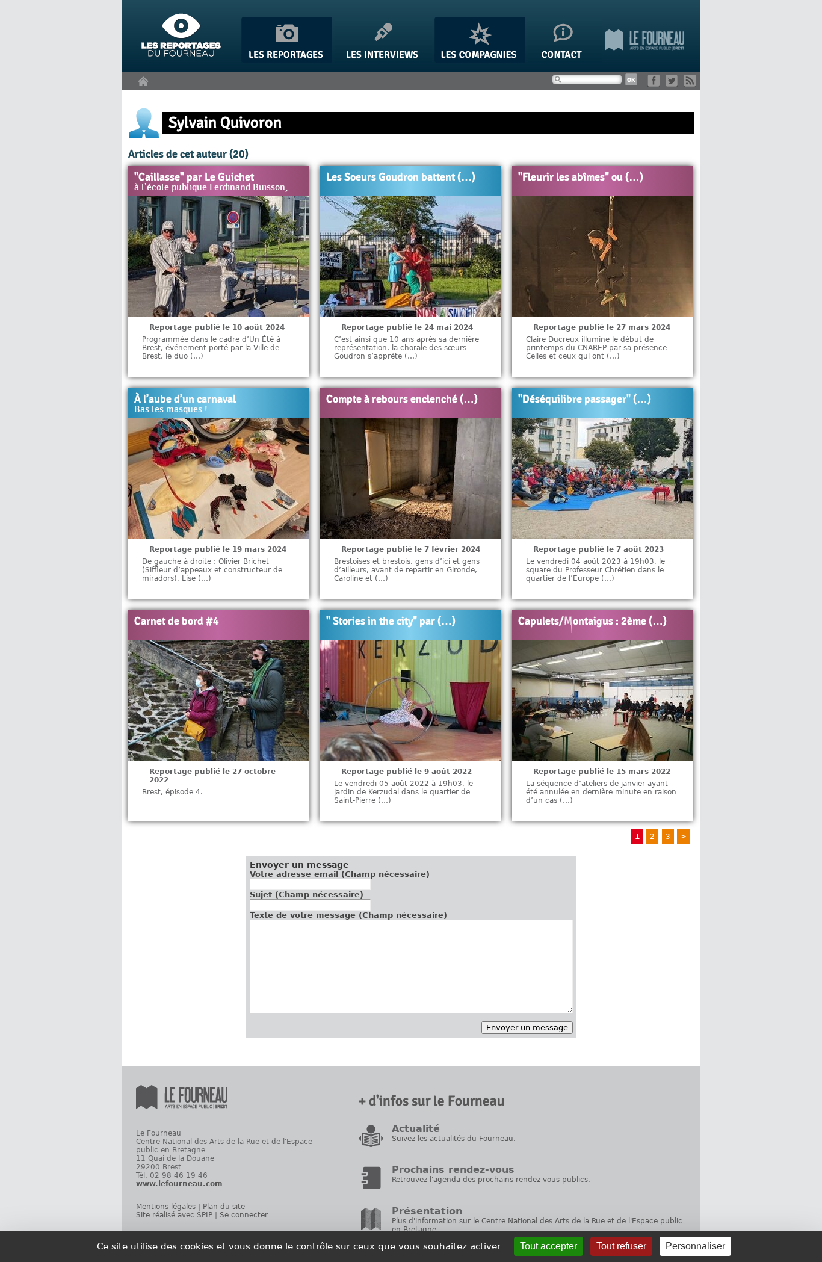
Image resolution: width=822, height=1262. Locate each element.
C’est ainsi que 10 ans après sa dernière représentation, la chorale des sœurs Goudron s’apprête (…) (406, 347)
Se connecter (244, 1215)
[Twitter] (674, 83)
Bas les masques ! (171, 410)
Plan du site (224, 1206)
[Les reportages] (286, 60)
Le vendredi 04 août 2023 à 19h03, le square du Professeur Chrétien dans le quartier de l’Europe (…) (595, 570)
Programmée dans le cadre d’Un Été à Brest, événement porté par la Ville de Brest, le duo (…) (211, 347)
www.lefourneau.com (179, 1184)
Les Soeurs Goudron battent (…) (400, 177)
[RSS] (692, 83)
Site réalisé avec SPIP (174, 1215)
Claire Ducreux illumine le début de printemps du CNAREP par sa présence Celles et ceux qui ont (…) (596, 347)
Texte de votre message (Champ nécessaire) (348, 915)
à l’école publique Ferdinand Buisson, (211, 188)
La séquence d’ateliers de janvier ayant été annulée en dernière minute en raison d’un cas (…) (601, 792)
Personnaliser (695, 1246)
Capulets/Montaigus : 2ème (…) (592, 621)
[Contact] (565, 60)
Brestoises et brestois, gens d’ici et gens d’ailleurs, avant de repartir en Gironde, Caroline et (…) (407, 570)
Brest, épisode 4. (172, 792)
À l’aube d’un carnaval (185, 399)
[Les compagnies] (479, 60)
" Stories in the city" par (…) (391, 621)
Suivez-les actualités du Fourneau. (454, 1138)
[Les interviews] (383, 60)
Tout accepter (548, 1246)
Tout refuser (621, 1246)
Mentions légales (166, 1206)
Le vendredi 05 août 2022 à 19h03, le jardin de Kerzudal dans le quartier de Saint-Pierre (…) (403, 792)
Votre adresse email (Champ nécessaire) (340, 874)
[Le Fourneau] (644, 60)
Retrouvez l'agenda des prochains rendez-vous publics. (491, 1179)
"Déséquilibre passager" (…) (584, 399)
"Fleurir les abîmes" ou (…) (580, 177)
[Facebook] (655, 83)
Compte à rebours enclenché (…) (402, 399)
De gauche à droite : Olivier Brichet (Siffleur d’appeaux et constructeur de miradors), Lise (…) (212, 570)
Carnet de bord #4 (176, 621)
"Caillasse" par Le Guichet (194, 177)
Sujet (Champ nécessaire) (306, 894)
